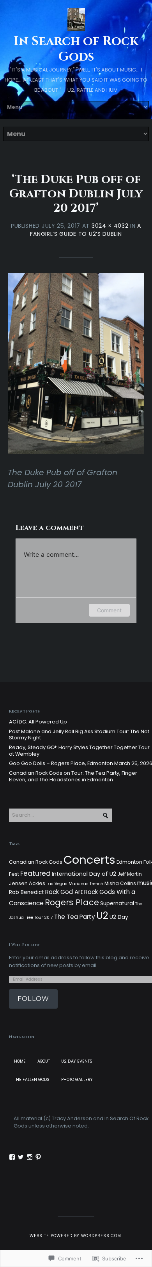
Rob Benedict (26, 892)
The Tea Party (74, 917)
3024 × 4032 (110, 226)
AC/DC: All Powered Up (38, 721)
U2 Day (119, 917)
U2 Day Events (76, 1061)
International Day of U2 (84, 874)
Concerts (89, 860)
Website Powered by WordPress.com (76, 1236)
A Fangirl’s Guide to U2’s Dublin (85, 230)
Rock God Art (64, 892)
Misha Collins (120, 883)
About (43, 1061)
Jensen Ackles (27, 883)
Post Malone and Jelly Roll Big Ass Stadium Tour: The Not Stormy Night (79, 734)
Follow (33, 998)
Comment (109, 610)
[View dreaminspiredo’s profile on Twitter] (21, 1157)
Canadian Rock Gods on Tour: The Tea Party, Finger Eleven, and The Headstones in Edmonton (73, 776)
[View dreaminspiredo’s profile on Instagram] (30, 1157)
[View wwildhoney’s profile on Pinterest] (38, 1157)
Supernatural (117, 903)
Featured (35, 873)
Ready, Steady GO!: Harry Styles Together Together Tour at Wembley (79, 750)
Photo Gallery (77, 1079)
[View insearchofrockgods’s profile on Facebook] (12, 1157)
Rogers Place (72, 902)
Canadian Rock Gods (35, 862)
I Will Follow (24, 945)
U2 (102, 915)
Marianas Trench (86, 884)
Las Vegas (56, 884)
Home (20, 1061)
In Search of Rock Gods (76, 49)
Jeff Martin (129, 874)
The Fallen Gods (32, 1079)
